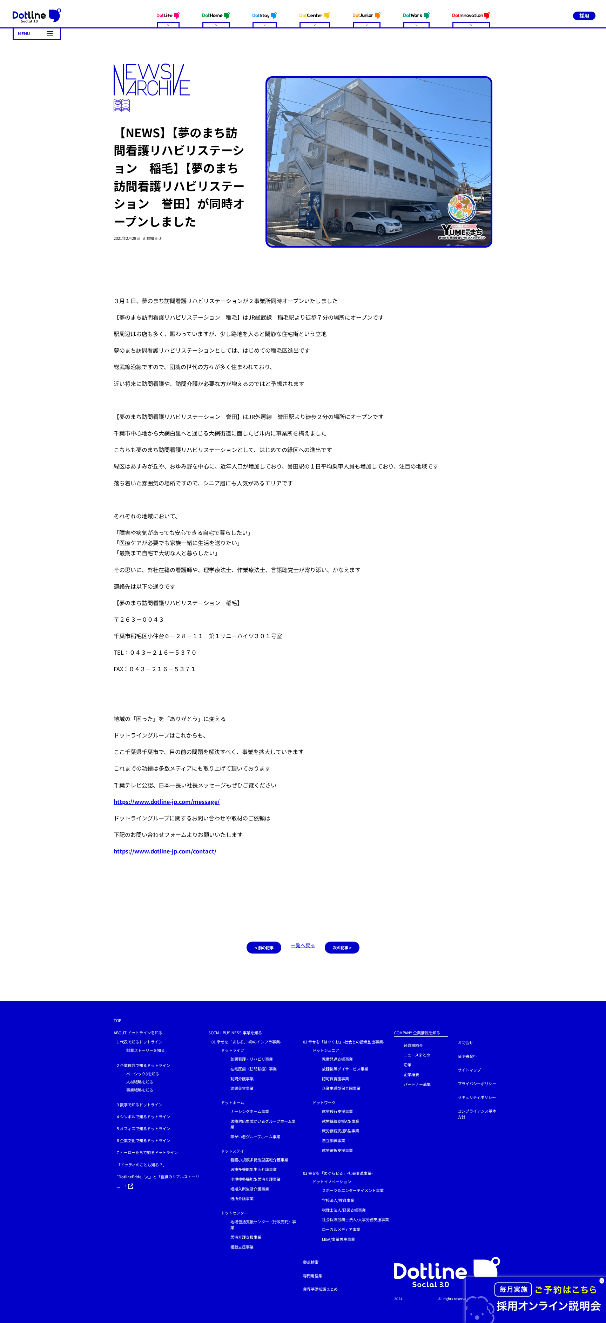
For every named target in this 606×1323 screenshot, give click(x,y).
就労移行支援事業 (337, 1111)
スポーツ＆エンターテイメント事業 (353, 1190)
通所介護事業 (242, 1198)
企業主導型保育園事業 (341, 1088)
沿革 (407, 1064)
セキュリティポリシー (477, 1097)
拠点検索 (310, 1262)
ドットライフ (232, 1050)
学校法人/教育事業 (338, 1200)
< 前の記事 (264, 947)
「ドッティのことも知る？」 (142, 1164)
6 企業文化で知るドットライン (143, 1140)
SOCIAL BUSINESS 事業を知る (235, 1032)
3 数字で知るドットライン (139, 1104)
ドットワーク (324, 1102)
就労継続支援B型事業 (340, 1130)
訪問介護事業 (242, 1078)
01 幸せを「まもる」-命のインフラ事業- (246, 1041)
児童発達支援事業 (337, 1059)
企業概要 (411, 1074)
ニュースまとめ (417, 1054)
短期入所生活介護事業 (249, 1189)
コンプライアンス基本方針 (477, 1114)
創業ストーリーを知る (145, 1050)
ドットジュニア (325, 1050)
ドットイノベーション (331, 1181)
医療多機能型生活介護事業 (253, 1169)
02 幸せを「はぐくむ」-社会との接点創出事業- (343, 1041)
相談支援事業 (242, 1247)
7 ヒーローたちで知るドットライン (147, 1152)
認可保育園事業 (335, 1078)
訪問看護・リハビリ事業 (251, 1059)
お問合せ (465, 1042)
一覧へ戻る (303, 945)
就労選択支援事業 (337, 1150)
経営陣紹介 (413, 1045)
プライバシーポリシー (477, 1083)
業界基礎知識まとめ (320, 1289)
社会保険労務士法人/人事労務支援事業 (355, 1219)
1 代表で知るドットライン (139, 1041)
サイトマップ (469, 1070)
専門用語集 (312, 1275)
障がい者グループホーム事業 (255, 1136)
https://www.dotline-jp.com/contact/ (165, 851)
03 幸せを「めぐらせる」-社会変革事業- (338, 1173)
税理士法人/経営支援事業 (344, 1210)
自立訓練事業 (333, 1140)
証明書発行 (467, 1056)
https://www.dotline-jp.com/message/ (167, 801)
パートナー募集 (417, 1084)
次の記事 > (342, 947)
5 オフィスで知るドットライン (143, 1128)
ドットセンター (234, 1213)
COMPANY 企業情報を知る (417, 1032)
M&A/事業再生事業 (338, 1239)
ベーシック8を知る (142, 1073)
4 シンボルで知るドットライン (143, 1116)
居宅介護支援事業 (245, 1237)
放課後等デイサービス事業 (345, 1069)
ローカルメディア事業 (341, 1229)
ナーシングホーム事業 (249, 1111)
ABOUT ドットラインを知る (138, 1032)
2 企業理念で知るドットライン (143, 1065)
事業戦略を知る (139, 1090)
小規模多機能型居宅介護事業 (255, 1179)
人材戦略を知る (139, 1082)
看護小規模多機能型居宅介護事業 (259, 1159)
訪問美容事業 (242, 1088)
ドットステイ (232, 1151)
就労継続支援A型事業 (340, 1121)
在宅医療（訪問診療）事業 (253, 1069)
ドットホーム (232, 1102)
